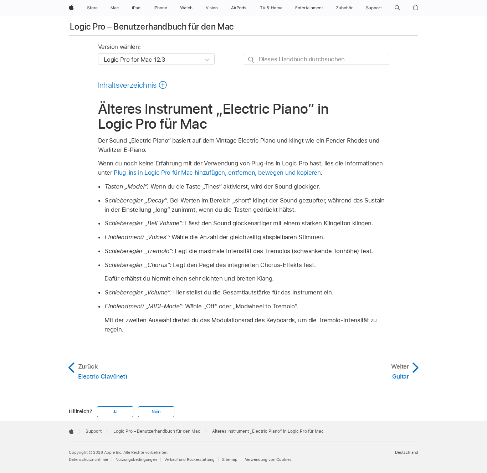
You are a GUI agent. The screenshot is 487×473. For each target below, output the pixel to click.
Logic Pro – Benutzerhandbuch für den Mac (152, 26)
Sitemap (229, 459)
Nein (156, 411)
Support (94, 431)
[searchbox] (316, 59)
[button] (397, 8)
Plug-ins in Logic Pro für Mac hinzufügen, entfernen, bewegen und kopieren (217, 172)
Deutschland (406, 452)
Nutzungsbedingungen (136, 459)
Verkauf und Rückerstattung (189, 459)
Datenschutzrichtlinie (88, 459)
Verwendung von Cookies (268, 459)
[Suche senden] (251, 59)
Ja (115, 411)
